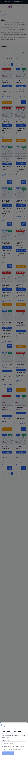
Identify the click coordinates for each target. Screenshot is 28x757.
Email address (5, 740)
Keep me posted (8, 753)
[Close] (3, 725)
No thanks (19, 753)
